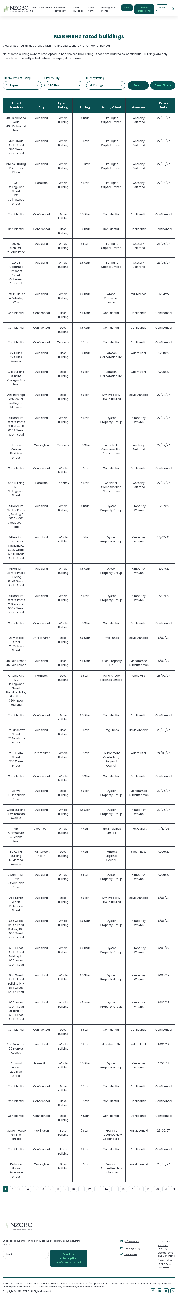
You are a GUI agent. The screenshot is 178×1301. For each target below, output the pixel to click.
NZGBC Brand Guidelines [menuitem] (165, 1266)
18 (140, 1189)
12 (89, 1189)
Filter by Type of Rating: (17, 78)
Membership (130, 1254)
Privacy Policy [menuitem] (165, 1260)
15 (115, 1189)
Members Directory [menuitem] (163, 1247)
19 (148, 1189)
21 (166, 1189)
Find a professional (144, 9)
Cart (126, 7)
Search (138, 85)
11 (81, 1189)
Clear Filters (162, 85)
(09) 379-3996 (131, 1241)
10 (73, 1189)
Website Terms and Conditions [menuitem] (166, 1254)
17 (132, 1189)
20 (157, 1189)
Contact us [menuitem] (164, 1241)
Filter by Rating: (95, 78)
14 (106, 1189)
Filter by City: (52, 78)
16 (123, 1189)
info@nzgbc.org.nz (134, 1248)
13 (98, 1189)
